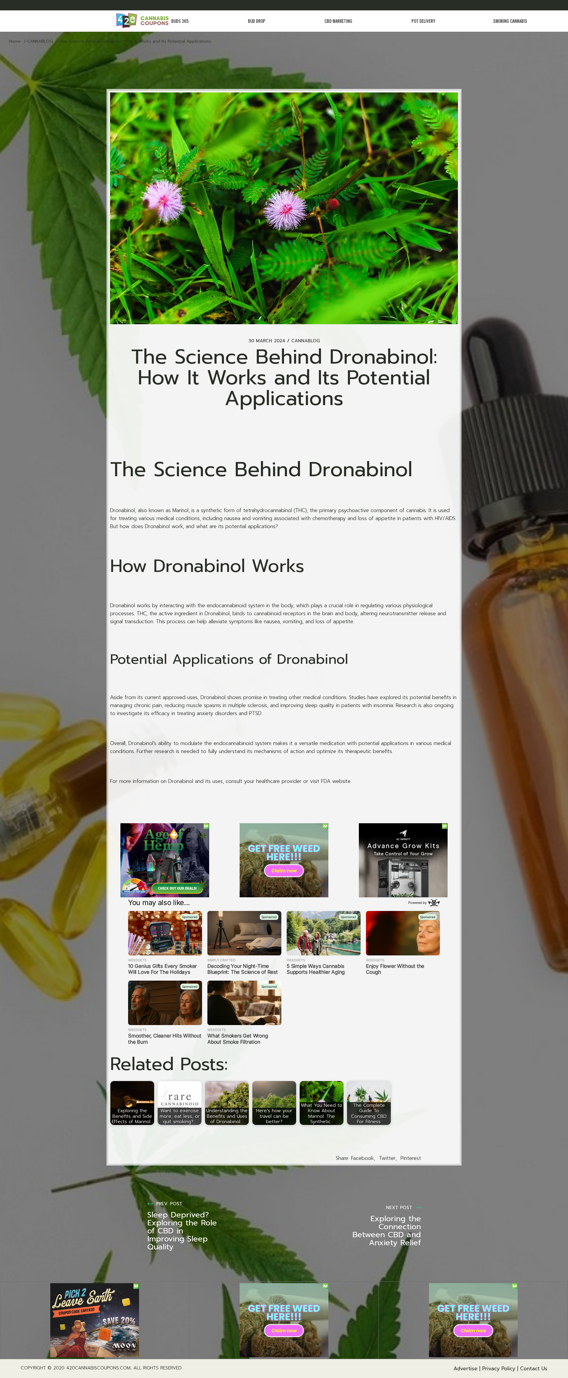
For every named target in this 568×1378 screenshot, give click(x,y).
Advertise (465, 1368)
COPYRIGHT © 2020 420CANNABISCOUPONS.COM (75, 1368)
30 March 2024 (266, 341)
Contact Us (533, 1368)
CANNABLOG (40, 41)
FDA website (336, 781)
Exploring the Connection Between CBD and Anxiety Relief (386, 1230)
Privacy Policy (498, 1368)
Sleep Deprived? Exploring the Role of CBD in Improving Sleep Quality (182, 1231)
